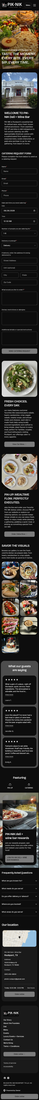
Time (3, 216)
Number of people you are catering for (19, 229)
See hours (29, 982)
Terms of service (9, 1057)
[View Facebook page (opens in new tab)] (4, 1072)
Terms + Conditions (11, 1040)
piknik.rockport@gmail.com (14, 973)
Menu (28, 5)
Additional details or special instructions (17, 330)
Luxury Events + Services (13, 1030)
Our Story (7, 1014)
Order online (19, 988)
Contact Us (8, 1034)
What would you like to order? (16, 290)
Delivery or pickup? (12, 241)
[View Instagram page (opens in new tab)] (8, 1072)
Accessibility (8, 1061)
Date (3, 206)
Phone (7, 191)
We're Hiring (8, 1037)
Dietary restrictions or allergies (13, 310)
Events (6, 1027)
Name (7, 167)
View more (9, 695)
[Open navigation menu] (34, 5)
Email (7, 179)
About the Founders (11, 1017)
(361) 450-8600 (10, 968)
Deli (4, 1020)
